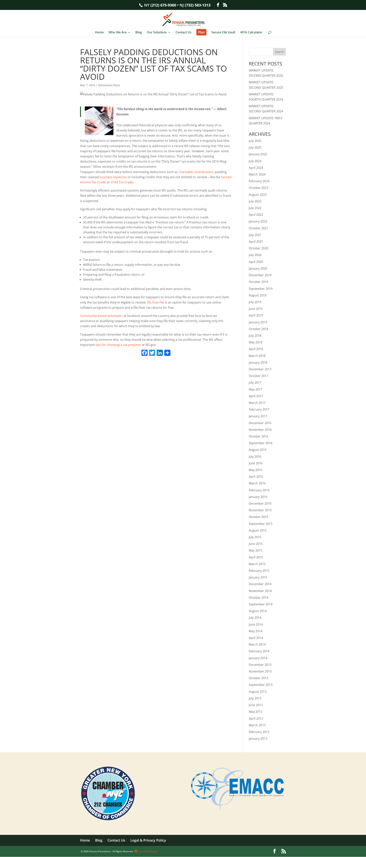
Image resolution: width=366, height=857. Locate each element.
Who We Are (118, 32)
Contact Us (183, 32)
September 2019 (260, 289)
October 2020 (258, 248)
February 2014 (259, 651)
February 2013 (259, 732)
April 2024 (256, 168)
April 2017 (256, 396)
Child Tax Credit (122, 182)
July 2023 (255, 201)
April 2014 (256, 638)
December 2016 (260, 423)
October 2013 (258, 678)
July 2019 (255, 302)
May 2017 (255, 389)
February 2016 (259, 490)
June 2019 (256, 309)
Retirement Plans (109, 85)
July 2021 (255, 235)
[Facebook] (144, 353)
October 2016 (258, 436)
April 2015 (256, 557)
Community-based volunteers (101, 316)
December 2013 (260, 665)
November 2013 (260, 671)
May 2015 (255, 550)
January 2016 (258, 497)
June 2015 (256, 544)
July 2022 (255, 208)
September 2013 (260, 685)
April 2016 (256, 476)
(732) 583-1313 (197, 5)
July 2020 (255, 255)
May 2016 (255, 470)
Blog (138, 32)
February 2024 (259, 181)
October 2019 (258, 282)
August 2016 (257, 450)
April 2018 (256, 349)
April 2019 (256, 315)
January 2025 (258, 154)
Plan (201, 32)
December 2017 (260, 369)
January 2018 (258, 362)
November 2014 (260, 591)
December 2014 (260, 584)
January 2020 (258, 268)
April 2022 (256, 215)
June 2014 (256, 624)
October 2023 (258, 188)
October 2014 (258, 597)
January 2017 (258, 416)
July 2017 (255, 382)
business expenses (113, 177)
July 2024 (255, 161)
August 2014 (257, 611)
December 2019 (260, 275)
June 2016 (256, 463)
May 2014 (255, 631)
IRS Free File (155, 302)
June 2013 (256, 705)
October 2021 (258, 228)
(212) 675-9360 (163, 5)
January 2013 (258, 738)
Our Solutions (157, 32)
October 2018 (258, 329)
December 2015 (260, 503)
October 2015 (258, 517)
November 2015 (260, 510)
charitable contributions (195, 172)
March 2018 (257, 356)
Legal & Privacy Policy (148, 840)
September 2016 (260, 443)
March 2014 (257, 644)
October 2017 (258, 376)
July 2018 (255, 335)
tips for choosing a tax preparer (118, 345)
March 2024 (257, 174)
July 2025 (255, 147)
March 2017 (257, 403)
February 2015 (259, 571)
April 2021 (256, 241)
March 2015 (257, 564)
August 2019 (257, 295)
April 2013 (256, 718)
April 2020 (256, 262)
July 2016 (255, 456)
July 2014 (255, 617)
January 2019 (258, 322)
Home (99, 32)
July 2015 (255, 537)
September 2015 (260, 524)
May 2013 (255, 712)
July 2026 (255, 141)
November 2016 (260, 430)
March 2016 (257, 483)
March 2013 (257, 725)
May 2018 (255, 342)
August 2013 (257, 691)
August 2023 (257, 195)
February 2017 (259, 409)
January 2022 (258, 221)
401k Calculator (251, 32)
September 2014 (260, 604)
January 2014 (258, 658)
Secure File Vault (223, 32)
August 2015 (257, 530)
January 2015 (258, 577)
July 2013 (255, 698)
